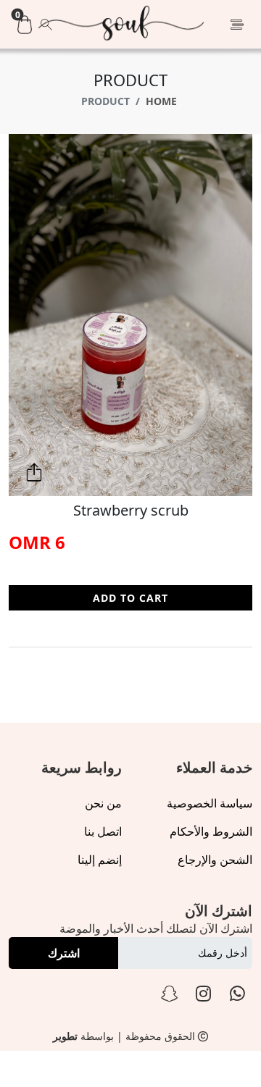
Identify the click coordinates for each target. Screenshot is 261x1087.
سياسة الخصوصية (209, 803)
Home (161, 101)
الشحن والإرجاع (215, 860)
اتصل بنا (103, 831)
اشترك (64, 953)
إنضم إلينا (100, 860)
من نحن (103, 803)
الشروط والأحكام (211, 831)
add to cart (130, 598)
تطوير (65, 1036)
